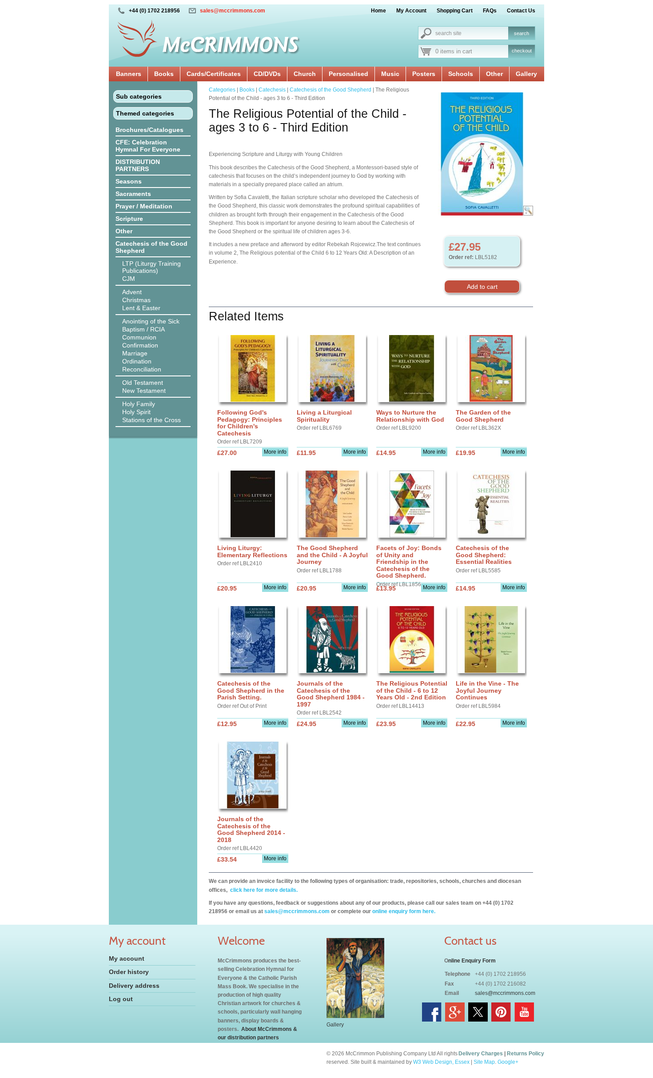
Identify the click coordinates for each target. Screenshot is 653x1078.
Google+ (508, 1062)
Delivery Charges (480, 1053)
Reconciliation (141, 369)
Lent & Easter (141, 307)
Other (494, 73)
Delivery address (134, 985)
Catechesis (272, 90)
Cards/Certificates (214, 73)
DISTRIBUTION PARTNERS (137, 165)
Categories (222, 90)
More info (275, 452)
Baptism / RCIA (143, 329)
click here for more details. (263, 890)
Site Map (484, 1062)
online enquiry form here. (403, 911)
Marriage (134, 353)
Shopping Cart (455, 11)
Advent (132, 291)
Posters (423, 73)
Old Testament (142, 382)
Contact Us (521, 11)
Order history (129, 971)
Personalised (348, 73)
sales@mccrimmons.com (232, 11)
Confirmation (140, 345)
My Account (411, 11)
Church (305, 73)
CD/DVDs (267, 73)
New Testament (144, 390)
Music (390, 73)
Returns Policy (525, 1053)
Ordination (136, 361)
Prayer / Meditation (143, 206)
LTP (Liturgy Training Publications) (151, 267)
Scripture (129, 218)
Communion (139, 337)
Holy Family (138, 403)
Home (378, 11)
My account (126, 958)
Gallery (526, 73)
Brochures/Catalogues (149, 129)
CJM (128, 278)
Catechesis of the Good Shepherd (151, 247)
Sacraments (133, 193)
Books (164, 73)
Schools (460, 73)
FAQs (490, 11)
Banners (128, 73)
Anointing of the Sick (150, 321)
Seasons (128, 181)
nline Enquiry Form (472, 961)
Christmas (136, 299)
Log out (121, 998)
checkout (522, 50)
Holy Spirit (136, 411)
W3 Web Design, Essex (441, 1062)
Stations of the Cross (151, 419)
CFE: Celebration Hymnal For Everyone (147, 146)
